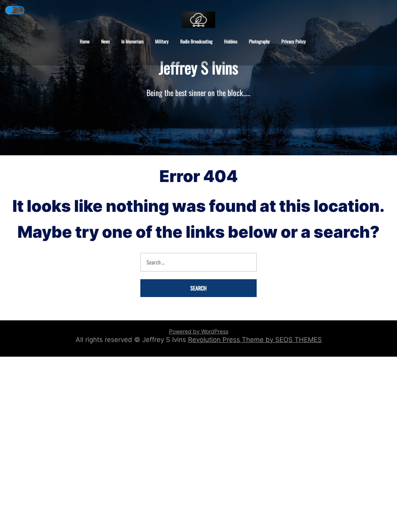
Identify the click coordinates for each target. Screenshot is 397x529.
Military (162, 41)
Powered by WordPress (198, 331)
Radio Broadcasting (196, 41)
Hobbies (230, 41)
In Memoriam (132, 41)
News (105, 41)
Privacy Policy (293, 41)
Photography (259, 41)
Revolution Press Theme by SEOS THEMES (255, 340)
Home (85, 41)
